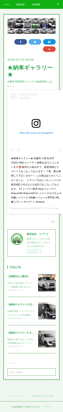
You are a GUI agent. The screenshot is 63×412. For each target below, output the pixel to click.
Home (6, 4)
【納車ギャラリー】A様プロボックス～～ (30, 332)
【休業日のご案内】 (18, 276)
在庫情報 (36, 4)
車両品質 (20, 4)
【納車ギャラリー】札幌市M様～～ (26, 304)
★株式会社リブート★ (42, 208)
